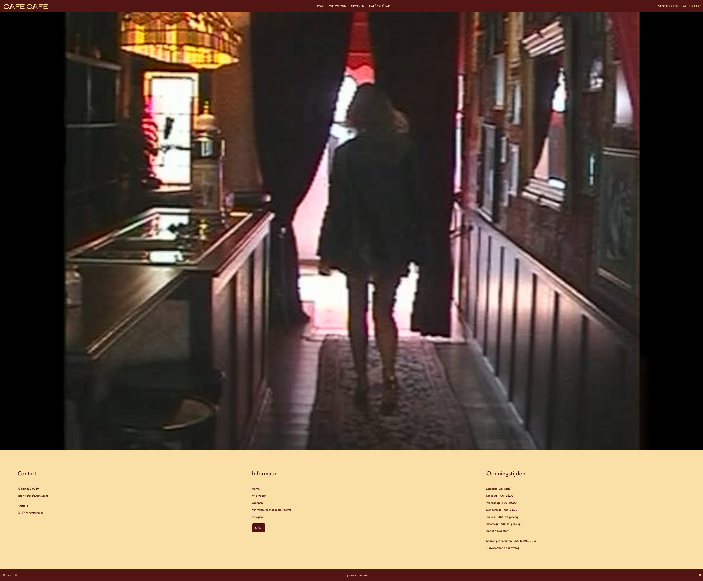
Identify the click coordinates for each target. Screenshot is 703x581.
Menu (258, 528)
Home (256, 488)
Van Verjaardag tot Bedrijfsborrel (271, 509)
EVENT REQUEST (667, 6)
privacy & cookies (357, 575)
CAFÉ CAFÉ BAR (379, 6)
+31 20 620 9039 (28, 488)
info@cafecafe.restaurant (33, 495)
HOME (320, 6)
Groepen (257, 502)
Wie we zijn (259, 495)
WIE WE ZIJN (337, 6)
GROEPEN (357, 6)
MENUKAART (692, 6)
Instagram (258, 517)
